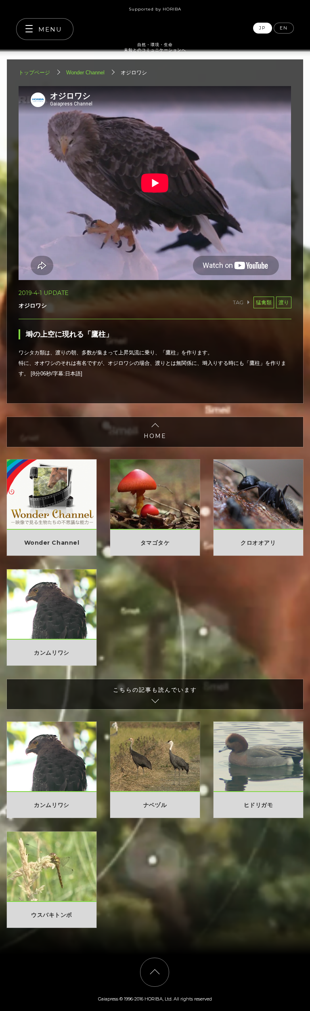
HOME (155, 436)
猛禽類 (264, 302)
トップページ (34, 73)
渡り (284, 302)
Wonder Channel (85, 73)
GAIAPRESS (155, 25)
